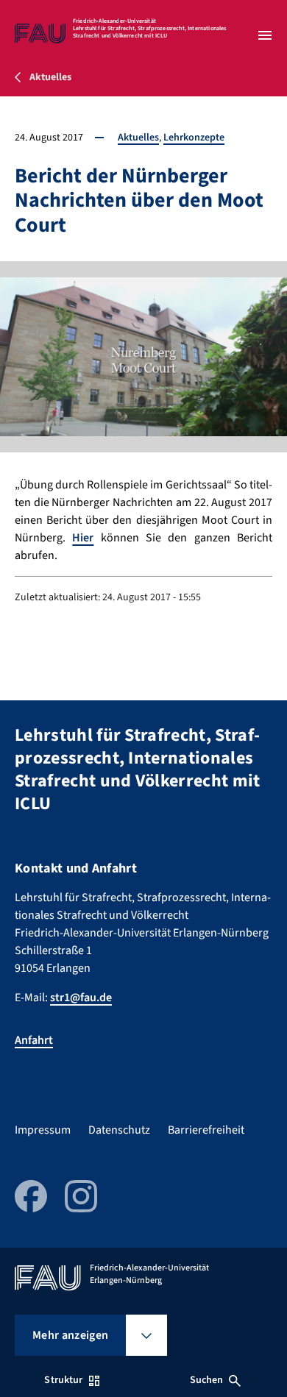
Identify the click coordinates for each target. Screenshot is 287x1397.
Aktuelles (138, 137)
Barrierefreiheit (206, 1130)
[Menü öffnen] (265, 35)
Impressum (43, 1130)
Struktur (63, 1380)
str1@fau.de (81, 997)
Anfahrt (34, 1040)
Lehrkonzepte (193, 137)
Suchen (207, 1380)
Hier (82, 538)
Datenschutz (119, 1130)
